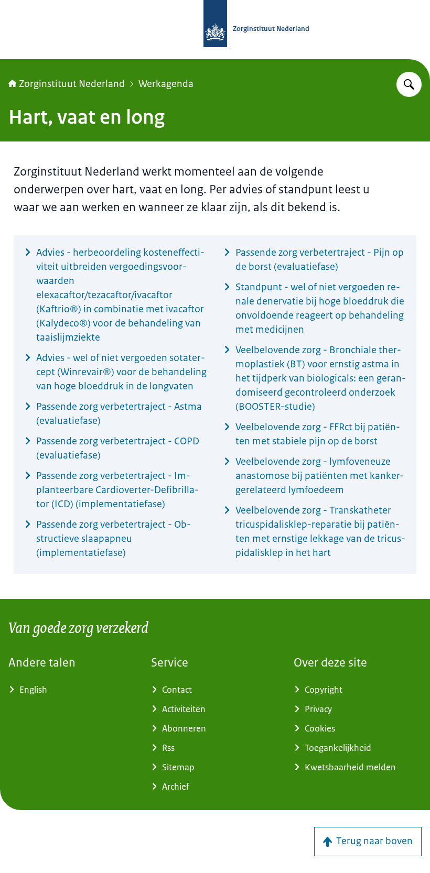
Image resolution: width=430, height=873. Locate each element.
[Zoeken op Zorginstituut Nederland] (409, 84)
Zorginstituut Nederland (72, 84)
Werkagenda (166, 84)
